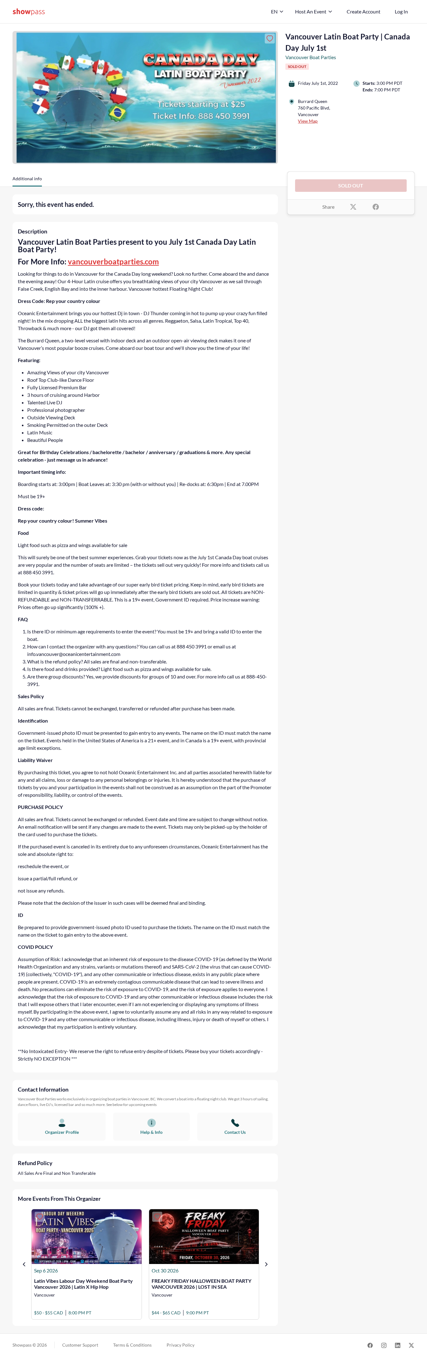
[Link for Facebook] (370, 1344)
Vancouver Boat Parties (310, 57)
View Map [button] (308, 121)
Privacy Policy (180, 1345)
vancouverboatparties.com (113, 261)
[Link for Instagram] (384, 1344)
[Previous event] (24, 1264)
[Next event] (266, 1264)
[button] (27, 181)
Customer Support (80, 1345)
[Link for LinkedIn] (397, 1344)
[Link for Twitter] (411, 1344)
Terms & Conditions (132, 1345)
